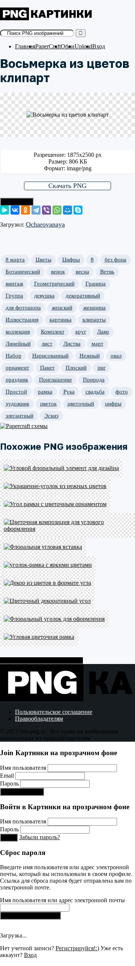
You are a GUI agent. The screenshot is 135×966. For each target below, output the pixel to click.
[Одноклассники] (25, 210)
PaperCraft (48, 46)
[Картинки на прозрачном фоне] (47, 18)
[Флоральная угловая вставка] (67, 547)
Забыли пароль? (39, 837)
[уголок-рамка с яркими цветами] (67, 565)
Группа (14, 296)
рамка (45, 392)
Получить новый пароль (30, 915)
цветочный (81, 404)
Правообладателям (39, 718)
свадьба (95, 392)
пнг (102, 368)
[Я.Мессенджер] (4, 210)
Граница (96, 284)
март (98, 344)
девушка (44, 296)
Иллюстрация (22, 320)
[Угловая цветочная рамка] (67, 637)
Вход (98, 46)
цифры (113, 404)
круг (80, 332)
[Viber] (46, 210)
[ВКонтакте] (15, 210)
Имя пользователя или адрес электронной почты (62, 900)
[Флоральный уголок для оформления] (67, 619)
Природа (94, 380)
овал (116, 356)
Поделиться (16, 201)
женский (62, 308)
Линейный (18, 344)
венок (58, 272)
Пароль (9, 783)
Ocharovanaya (45, 224)
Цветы (43, 260)
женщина (94, 308)
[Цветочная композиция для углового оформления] (67, 525)
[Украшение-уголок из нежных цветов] (67, 486)
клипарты (94, 320)
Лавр (103, 332)
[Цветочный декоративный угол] (67, 601)
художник (17, 404)
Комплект (52, 332)
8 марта (15, 260)
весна (82, 272)
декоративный (83, 296)
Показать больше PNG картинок (41, 660)
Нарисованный (50, 356)
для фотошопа (23, 308)
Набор (13, 356)
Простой (16, 392)
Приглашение (55, 380)
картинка (61, 320)
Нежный (90, 356)
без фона (115, 260)
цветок (48, 404)
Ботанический (23, 272)
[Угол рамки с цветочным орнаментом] (67, 504)
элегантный (19, 416)
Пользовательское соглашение (53, 712)
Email (7, 775)
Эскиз (51, 416)
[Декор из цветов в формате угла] (67, 583)
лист (47, 344)
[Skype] (78, 210)
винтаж (14, 284)
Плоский (76, 368)
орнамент (17, 368)
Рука (69, 392)
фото (122, 392)
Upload (83, 46)
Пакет (47, 368)
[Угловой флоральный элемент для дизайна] (67, 468)
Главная (25, 46)
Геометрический (54, 284)
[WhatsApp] (57, 210)
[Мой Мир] (67, 210)
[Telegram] (36, 210)
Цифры (71, 260)
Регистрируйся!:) (22, 792)
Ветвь (107, 272)
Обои (68, 46)
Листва (72, 344)
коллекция (18, 332)
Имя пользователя (23, 768)
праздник (17, 380)
